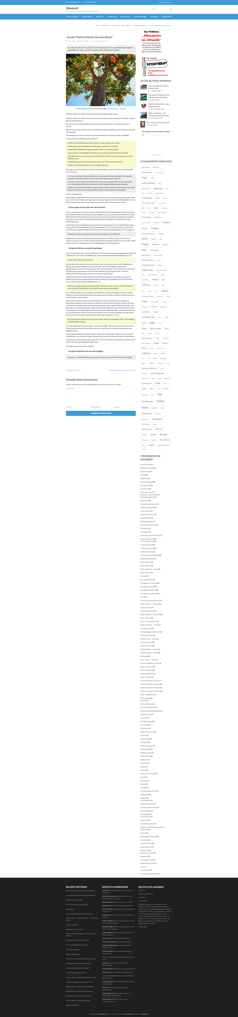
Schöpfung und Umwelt (148, 807)
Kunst (142, 777)
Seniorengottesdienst (147, 525)
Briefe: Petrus (145, 573)
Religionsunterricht (146, 863)
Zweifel (151, 445)
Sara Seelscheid (107, 976)
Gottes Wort (146, 255)
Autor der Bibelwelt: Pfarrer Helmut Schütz (158, 87)
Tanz (165, 383)
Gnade (165, 244)
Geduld (153, 239)
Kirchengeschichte (146, 860)
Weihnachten (144, 756)
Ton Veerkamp (147, 401)
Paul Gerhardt (146, 343)
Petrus (165, 343)
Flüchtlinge (157, 217)
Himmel (155, 279)
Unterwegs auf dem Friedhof (150, 535)
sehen (151, 363)
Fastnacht (143, 718)
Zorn (143, 445)
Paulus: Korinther (146, 611)
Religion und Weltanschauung (150, 827)
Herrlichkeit (145, 279)
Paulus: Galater (145, 607)
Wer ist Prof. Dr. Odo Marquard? (158, 123)
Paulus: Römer (145, 618)
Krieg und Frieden (146, 804)
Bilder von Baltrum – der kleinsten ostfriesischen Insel (158, 114)
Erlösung (144, 212)
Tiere (152, 395)
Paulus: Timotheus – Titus (148, 625)
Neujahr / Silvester (146, 732)
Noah (157, 333)
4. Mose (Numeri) (146, 552)
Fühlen (145, 239)
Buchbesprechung (146, 468)
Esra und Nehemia (146, 580)
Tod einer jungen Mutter (124, 942)
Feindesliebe (146, 217)
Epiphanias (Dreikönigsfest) (149, 711)
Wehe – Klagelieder (147, 695)
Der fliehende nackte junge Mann (76, 973)
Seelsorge (99, 16)
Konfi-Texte (146, 312)
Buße (143, 193)
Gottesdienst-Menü (164, 2)
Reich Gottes (160, 348)
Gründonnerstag (146, 721)
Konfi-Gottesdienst (146, 507)
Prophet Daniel (145, 628)
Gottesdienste (145, 492)
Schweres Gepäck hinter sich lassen (77, 945)
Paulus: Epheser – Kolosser (149, 604)
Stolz (153, 378)
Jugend (142, 767)
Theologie (143, 850)
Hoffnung (146, 285)
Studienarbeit (147, 383)
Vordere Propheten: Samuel (149, 691)
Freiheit (166, 222)
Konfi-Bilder (163, 307)
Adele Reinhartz (160, 172)
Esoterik (143, 833)
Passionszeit (144, 739)
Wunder (163, 434)
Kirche (154, 307)
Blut (167, 188)
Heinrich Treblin (161, 270)
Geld (160, 239)
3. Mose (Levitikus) (146, 548)
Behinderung (146, 188)
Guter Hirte (158, 255)
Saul (148, 358)
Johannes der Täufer (147, 296)
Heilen (160, 265)
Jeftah (156, 291)
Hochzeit (143, 763)
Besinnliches (144, 464)
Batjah (159, 183)
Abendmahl (145, 167)
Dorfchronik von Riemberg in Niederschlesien (80, 891)
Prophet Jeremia (146, 642)
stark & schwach (157, 373)
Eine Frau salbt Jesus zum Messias (77, 904)
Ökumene (143, 840)
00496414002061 (91, 2)
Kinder (142, 770)
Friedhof (161, 233)
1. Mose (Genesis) (146, 541)
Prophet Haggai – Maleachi (149, 632)
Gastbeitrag (144, 471)
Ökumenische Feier (147, 514)
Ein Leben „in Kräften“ (73, 370)
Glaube (145, 244)
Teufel (166, 388)
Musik (142, 784)
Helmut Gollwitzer (152, 274)
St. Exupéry (144, 373)
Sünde (157, 383)
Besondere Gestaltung (148, 495)
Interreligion (112, 16)
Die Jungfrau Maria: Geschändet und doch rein (80, 895)
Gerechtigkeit (145, 800)
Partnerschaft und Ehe (148, 791)
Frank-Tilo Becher (146, 222)
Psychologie (144, 814)
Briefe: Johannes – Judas (148, 569)
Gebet (142, 475)
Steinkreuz (145, 378)
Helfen (143, 274)
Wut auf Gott (145, 440)
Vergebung (146, 413)
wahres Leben (147, 429)
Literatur (143, 781)
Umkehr (154, 408)
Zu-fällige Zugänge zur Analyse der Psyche (79, 982)
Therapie (144, 395)
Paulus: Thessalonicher (148, 621)
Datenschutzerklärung (146, 894)
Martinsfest (144, 728)
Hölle (162, 285)
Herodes (162, 275)
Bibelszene (158, 188)
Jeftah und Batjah (71, 925)
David (157, 198)
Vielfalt (155, 424)
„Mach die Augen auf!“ (156, 155)
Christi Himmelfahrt (147, 707)
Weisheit (144, 434)
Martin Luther (155, 328)
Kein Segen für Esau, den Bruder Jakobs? (78, 996)
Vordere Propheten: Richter (149, 688)
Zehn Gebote (165, 440)
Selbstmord (160, 363)
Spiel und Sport (145, 847)
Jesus (165, 290)
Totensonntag (145, 749)
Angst (144, 177)
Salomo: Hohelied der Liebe (149, 663)
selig (168, 363)
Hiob (163, 279)
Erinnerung (164, 208)
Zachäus (154, 440)
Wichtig (153, 435)
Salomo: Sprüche (146, 670)
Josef (168, 296)
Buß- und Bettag (146, 704)
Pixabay (122, 109)
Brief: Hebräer (145, 562)
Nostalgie (143, 788)
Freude (144, 228)
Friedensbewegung (148, 233)
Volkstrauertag (145, 753)
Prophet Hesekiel (146, 635)
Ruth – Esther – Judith (147, 660)
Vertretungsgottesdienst (148, 874)
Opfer (157, 338)
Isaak (143, 291)
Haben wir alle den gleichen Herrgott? (78, 968)
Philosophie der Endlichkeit (121, 938)
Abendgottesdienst (146, 497)
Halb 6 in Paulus (147, 260)
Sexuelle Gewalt (145, 843)
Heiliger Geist (147, 270)
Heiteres (143, 760)
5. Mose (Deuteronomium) (149, 555)
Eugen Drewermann (162, 212)
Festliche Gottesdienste (148, 504)
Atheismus (144, 829)
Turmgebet (144, 532)
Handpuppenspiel (148, 265)
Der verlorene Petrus (72, 949)
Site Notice (142, 897)
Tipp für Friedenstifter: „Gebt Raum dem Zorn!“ (158, 105)
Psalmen (143, 656)
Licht (144, 323)
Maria (144, 328)
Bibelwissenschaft (146, 853)
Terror (159, 388)
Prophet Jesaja (145, 646)
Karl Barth (164, 301)
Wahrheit (159, 429)
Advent (142, 700)
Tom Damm (106, 957)
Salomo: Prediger (146, 667)
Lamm (159, 317)
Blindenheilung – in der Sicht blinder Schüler (80, 986)
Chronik (143, 576)
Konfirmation (144, 511)
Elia (143, 208)
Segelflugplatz (163, 358)
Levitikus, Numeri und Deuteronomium (78, 963)
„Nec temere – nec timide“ (124, 902)
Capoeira (150, 193)
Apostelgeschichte (146, 559)
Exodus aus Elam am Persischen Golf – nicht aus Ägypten (81, 935)
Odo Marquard (147, 338)
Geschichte (144, 489)
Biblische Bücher (146, 539)
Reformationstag (146, 746)
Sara (143, 358)
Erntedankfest (145, 714)
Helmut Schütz (84, 41)
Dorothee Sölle (162, 203)
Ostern (142, 735)
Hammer (159, 260)
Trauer (161, 401)
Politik (142, 798)
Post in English (145, 811)
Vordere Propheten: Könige (149, 684)
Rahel (152, 348)
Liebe (152, 322)
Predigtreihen (145, 518)
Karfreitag (144, 725)
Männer (150, 333)
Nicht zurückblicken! (72, 1005)
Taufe (144, 388)
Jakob (150, 291)
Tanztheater (144, 528)
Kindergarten (145, 307)
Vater (162, 408)
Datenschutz (166, 16)
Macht (160, 323)
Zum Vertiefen (87, 16)
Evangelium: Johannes (147, 583)
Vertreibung (145, 424)
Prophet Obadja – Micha (148, 653)
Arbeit (153, 178)
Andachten (144, 501)
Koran (156, 312)
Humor (156, 285)
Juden (144, 301)
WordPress (145, 1014)
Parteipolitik (166, 338)
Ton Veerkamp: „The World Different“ (78, 940)
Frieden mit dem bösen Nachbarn (122, 905)
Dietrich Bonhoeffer (148, 203)
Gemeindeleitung (146, 482)
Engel (156, 208)
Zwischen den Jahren (163, 445)
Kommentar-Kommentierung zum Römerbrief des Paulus (158, 96)
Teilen (152, 388)
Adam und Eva (147, 172)
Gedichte (143, 478)
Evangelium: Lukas (146, 587)
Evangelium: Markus (147, 590)
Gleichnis (155, 244)
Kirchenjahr (144, 698)
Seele (155, 358)
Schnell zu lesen (72, 16)
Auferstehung (148, 183)
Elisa (149, 208)
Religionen (146, 353)
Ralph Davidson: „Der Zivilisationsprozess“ (79, 991)
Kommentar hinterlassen (100, 41)
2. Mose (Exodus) (146, 545)
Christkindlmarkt (160, 193)
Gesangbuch (144, 485)
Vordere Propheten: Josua (149, 681)
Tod (159, 394)
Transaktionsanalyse (147, 824)
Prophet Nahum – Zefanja (149, 649)
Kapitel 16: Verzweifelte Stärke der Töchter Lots (81, 959)
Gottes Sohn (154, 250)
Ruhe (163, 353)
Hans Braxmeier (112, 109)
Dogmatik (143, 856)
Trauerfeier (144, 870)
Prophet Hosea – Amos (148, 639)
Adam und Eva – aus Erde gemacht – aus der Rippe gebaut (82, 919)
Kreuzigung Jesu (148, 317)
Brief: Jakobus (145, 566)
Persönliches (125, 16)
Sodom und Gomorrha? (73, 954)
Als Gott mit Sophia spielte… (75, 900)
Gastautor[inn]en (140, 16)
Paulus (156, 343)
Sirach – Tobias (145, 677)
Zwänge (143, 449)
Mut (143, 333)
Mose (167, 328)
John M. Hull (160, 296)
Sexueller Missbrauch (149, 368)
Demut (165, 198)
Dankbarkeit (147, 198)
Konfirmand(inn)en (146, 774)
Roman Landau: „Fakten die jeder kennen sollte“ (81, 977)
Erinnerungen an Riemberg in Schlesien (78, 1000)
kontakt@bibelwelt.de (74, 2)
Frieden (155, 228)
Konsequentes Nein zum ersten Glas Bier (122, 370)
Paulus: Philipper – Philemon (149, 614)
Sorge (161, 368)
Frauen (156, 222)
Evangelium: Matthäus (148, 594)
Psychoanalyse (145, 817)
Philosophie (144, 795)
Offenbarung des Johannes (149, 601)
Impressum (154, 16)
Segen (144, 363)
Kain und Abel (155, 301)
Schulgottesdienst (146, 521)
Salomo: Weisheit (146, 674)
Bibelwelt (72, 8)
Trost (145, 407)
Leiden (166, 317)
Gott (144, 250)
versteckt (157, 413)
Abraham (156, 167)
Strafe (159, 378)
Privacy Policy (143, 901)
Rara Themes (128, 1014)
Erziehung (151, 212)
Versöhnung (145, 419)
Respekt (156, 353)
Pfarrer (144, 348)
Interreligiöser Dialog (147, 836)
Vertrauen (157, 419)
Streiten (166, 378)
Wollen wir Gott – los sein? (74, 929)
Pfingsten (143, 742)
